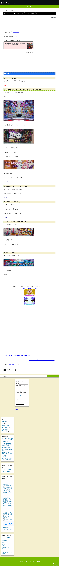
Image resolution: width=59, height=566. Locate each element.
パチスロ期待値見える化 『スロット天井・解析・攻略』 (7, 539)
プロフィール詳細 (19, 395)
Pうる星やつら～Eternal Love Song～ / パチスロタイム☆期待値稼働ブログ (7, 506)
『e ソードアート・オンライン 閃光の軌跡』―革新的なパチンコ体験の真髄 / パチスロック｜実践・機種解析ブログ (7, 498)
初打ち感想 (4, 427)
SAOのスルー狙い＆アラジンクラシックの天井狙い (7, 449)
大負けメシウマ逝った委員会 (29, 288)
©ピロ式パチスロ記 (24, 561)
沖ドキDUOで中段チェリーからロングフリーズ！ (42, 360)
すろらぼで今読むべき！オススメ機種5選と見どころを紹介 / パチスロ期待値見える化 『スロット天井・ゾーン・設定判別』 (8, 502)
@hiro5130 (16, 32)
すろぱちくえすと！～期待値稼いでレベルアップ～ (7, 549)
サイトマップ (18, 409)
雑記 (3, 423)
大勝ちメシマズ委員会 (29, 297)
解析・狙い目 (5, 429)
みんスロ (4, 542)
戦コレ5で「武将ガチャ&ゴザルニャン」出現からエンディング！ (7, 440)
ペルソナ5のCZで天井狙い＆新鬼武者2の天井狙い (17, 355)
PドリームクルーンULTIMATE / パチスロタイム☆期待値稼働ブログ (7, 509)
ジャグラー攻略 (5, 425)
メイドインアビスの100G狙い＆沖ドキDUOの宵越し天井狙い (7, 444)
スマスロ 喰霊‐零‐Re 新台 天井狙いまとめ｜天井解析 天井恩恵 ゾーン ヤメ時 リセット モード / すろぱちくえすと (7, 489)
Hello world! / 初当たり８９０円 (7, 519)
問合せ (17, 402)
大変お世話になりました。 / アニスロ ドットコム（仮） (7, 517)
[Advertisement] (29, 25)
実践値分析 (4, 431)
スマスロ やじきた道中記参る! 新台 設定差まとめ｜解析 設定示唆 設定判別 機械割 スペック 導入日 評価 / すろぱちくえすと (8, 484)
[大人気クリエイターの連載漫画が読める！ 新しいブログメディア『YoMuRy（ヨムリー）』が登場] (8, 525)
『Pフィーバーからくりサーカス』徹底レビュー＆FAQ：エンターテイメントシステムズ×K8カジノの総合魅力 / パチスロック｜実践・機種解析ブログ (7, 493)
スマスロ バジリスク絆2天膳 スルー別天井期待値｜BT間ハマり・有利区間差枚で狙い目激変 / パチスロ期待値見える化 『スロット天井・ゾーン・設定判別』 (8, 513)
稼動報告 (54, 17)
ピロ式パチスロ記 (7, 3)
